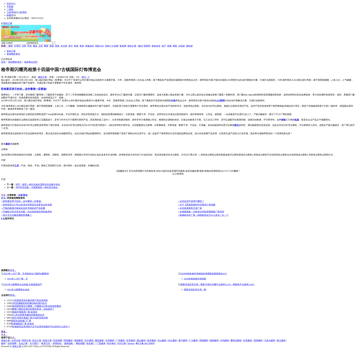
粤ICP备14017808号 (145, 343)
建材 (10, 46)
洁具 (24, 46)
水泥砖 (181, 46)
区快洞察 (57, 340)
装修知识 (89, 46)
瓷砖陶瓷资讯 (15, 62)
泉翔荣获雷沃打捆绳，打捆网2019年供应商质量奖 (36, 306)
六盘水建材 (269, 340)
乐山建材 (162, 340)
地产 (164, 46)
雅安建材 (99, 340)
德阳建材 (214, 340)
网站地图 (80, 343)
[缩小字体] (5, 77)
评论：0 (85, 77)
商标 (175, 46)
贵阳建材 (258, 340)
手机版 (10, 6)
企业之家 (23, 343)
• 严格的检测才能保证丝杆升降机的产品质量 (23, 208)
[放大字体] (2, 77)
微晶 (35, 46)
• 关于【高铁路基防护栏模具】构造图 (196, 205)
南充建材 (151, 340)
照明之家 (26, 340)
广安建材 (120, 340)
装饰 (82, 46)
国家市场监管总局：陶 (195, 289)
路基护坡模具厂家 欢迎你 (24, 312)
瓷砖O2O (99, 46)
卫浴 (40, 46)
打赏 (3, 179)
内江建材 (172, 340)
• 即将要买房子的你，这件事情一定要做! (21, 201)
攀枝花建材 (236, 340)
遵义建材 (281, 340)
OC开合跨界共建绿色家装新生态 (28, 315)
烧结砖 (189, 46)
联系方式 (45, 343)
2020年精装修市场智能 (195, 279)
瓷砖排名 (156, 46)
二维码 (10, 9)
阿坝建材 (68, 340)
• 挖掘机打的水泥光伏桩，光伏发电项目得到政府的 (27, 211)
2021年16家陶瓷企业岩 (18, 289)
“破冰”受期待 (143, 46)
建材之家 (42, 77)
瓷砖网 (123, 46)
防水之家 (36, 340)
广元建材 (193, 340)
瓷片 (70, 46)
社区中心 (11, 3)
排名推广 (90, 343)
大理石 (17, 46)
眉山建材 (141, 340)
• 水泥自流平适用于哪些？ (191, 201)
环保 (29, 46)
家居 (76, 46)
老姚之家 (5, 340)
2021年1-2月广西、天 (17, 279)
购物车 (10, 15)
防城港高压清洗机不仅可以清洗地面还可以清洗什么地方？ (41, 326)
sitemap (131, 343)
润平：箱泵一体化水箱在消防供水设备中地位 (38, 184)
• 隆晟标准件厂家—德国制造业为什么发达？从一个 (203, 215)
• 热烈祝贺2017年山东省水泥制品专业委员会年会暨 (27, 205)
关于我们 (34, 343)
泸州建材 (224, 340)
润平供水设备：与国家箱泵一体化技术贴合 (37, 187)
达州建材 (109, 340)
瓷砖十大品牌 (111, 46)
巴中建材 (89, 340)
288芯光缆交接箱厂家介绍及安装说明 (29, 318)
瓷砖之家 (131, 46)
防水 (25, 195)
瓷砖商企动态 (31, 62)
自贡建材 (247, 340)
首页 (3, 62)
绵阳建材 (203, 340)
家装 (57, 46)
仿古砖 (64, 46)
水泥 (20, 195)
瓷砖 (52, 46)
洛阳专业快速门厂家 (21, 321)
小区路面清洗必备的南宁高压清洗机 (30, 300)
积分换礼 (111, 343)
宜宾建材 (130, 340)
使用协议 (57, 343)
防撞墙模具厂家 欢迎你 (22, 323)
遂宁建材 (182, 340)
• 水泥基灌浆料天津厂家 (190, 208)
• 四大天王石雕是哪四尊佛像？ (17, 215)
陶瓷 (46, 46)
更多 (4, 195)
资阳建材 (78, 340)
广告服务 (101, 343)
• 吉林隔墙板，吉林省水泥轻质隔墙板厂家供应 (201, 211)
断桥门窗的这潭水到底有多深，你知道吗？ (33, 309)
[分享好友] (6, 59)
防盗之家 (47, 340)
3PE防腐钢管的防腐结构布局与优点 (29, 303)
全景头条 (16, 340)
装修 (169, 46)
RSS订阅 (122, 343)
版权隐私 (68, 343)
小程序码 (11, 12)
